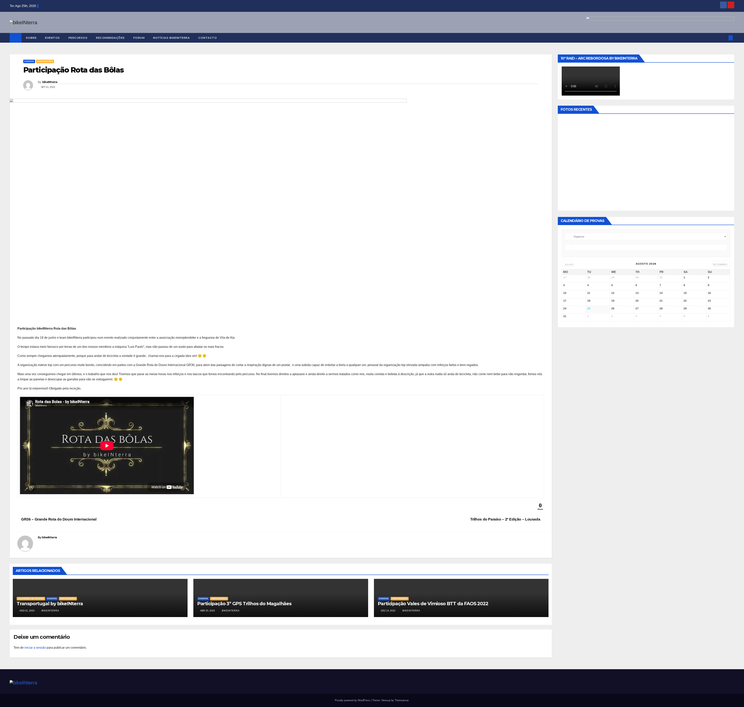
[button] (724, 37)
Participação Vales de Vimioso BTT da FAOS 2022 (433, 603)
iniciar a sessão (35, 647)
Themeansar (401, 700)
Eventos (52, 38)
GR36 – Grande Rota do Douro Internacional (58, 519)
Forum (139, 38)
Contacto (207, 38)
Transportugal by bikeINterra (50, 603)
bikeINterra (49, 82)
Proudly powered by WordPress (353, 700)
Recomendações (110, 38)
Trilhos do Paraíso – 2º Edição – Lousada (505, 519)
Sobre (31, 38)
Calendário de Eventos (31, 598)
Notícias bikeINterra (171, 38)
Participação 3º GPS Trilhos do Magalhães (244, 603)
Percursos (78, 38)
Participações (45, 61)
